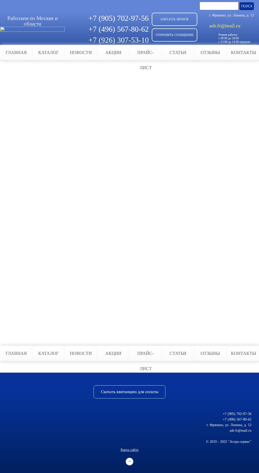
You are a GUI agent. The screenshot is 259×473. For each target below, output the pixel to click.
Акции (113, 52)
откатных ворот (88, 107)
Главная (16, 52)
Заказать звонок (174, 19)
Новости (81, 52)
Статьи (177, 52)
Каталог (48, 52)
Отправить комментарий (37, 320)
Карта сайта (129, 450)
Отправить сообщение (174, 35)
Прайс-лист (145, 55)
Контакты (243, 52)
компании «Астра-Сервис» (134, 137)
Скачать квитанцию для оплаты (129, 391)
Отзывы (210, 52)
